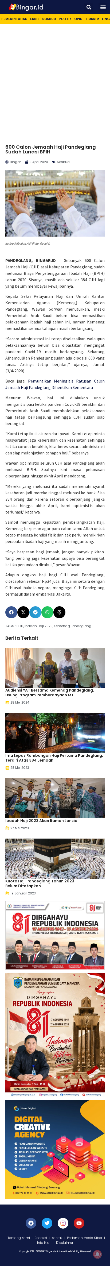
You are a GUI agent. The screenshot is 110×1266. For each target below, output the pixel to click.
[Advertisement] (55, 81)
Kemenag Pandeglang (72, 626)
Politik (65, 19)
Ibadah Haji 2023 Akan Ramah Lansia (41, 820)
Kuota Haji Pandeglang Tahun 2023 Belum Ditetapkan (39, 883)
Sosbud (49, 19)
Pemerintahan (14, 19)
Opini (79, 19)
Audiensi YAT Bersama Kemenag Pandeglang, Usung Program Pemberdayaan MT (49, 693)
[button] (88, 7)
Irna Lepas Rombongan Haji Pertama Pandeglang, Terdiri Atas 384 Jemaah (54, 758)
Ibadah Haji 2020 (39, 626)
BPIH (20, 626)
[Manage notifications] (97, 1254)
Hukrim (92, 19)
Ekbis (35, 19)
